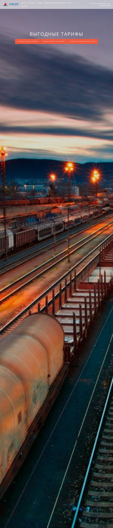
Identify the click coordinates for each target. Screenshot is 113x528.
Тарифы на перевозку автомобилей (54, 3)
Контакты (24, 6)
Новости (69, 3)
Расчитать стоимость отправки (27, 41)
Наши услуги (31, 3)
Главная (23, 3)
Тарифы (39, 3)
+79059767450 (105, 5)
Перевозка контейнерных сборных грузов (82, 41)
